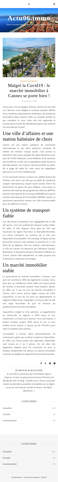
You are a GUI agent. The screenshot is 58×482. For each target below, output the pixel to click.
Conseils (6, 414)
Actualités (7, 408)
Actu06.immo (29, 18)
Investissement (29, 81)
